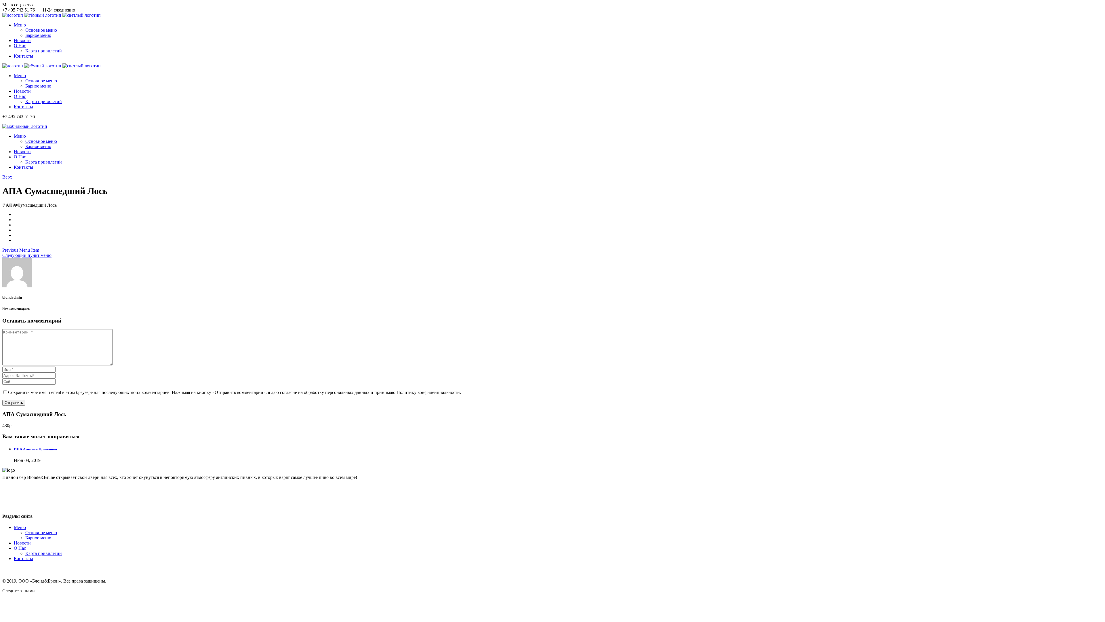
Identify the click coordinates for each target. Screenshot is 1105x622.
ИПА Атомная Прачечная (35, 449)
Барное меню (38, 537)
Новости (22, 543)
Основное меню (41, 532)
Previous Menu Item (20, 250)
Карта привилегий (43, 553)
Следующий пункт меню (27, 255)
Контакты (23, 558)
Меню (20, 527)
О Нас (20, 548)
